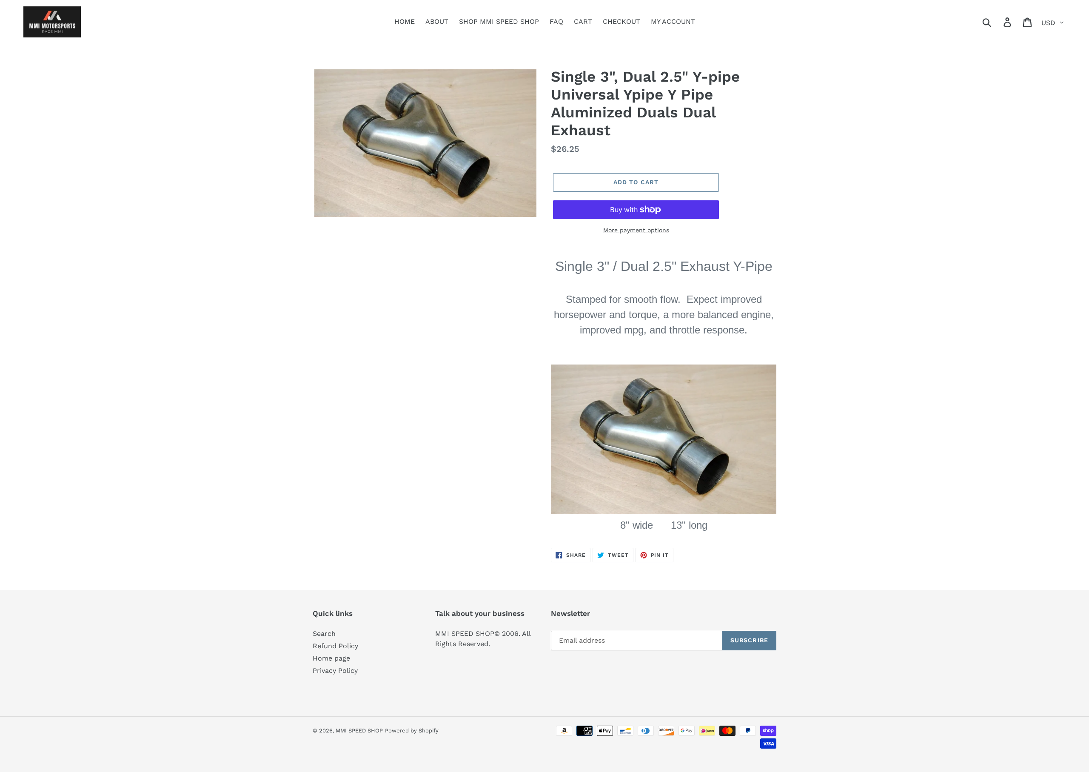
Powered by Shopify (412, 730)
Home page (331, 658)
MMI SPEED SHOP (359, 730)
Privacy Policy (335, 671)
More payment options (636, 230)
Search (324, 634)
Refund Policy (335, 646)
